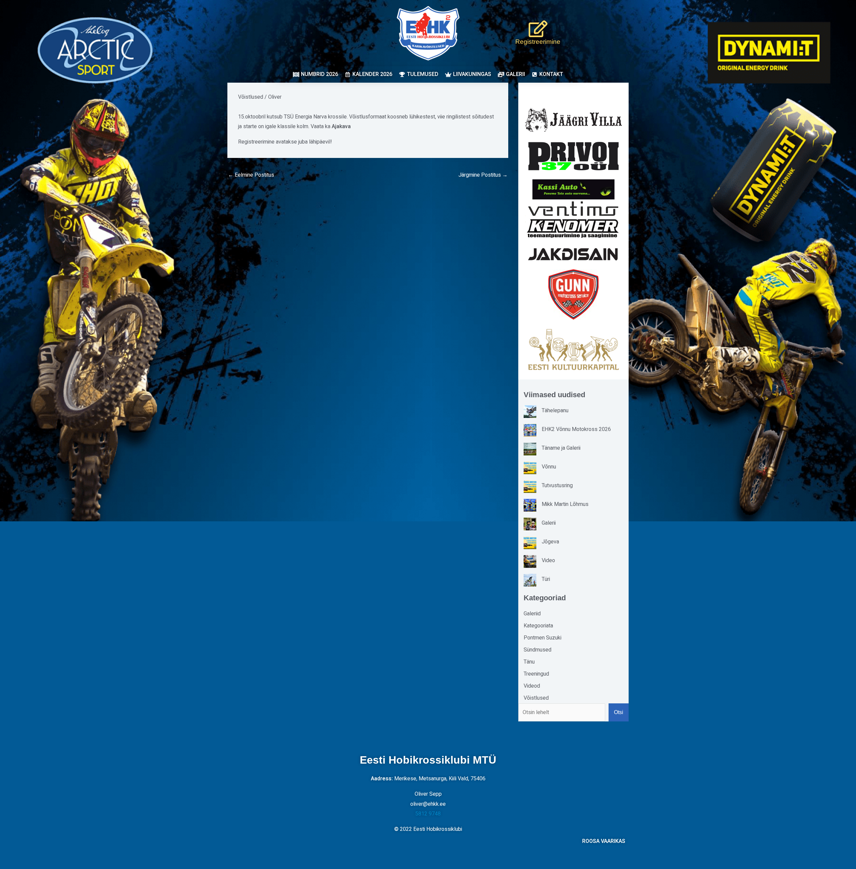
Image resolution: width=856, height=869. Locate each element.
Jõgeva (550, 542)
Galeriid (532, 614)
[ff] (573, 219)
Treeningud (536, 674)
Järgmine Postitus (483, 175)
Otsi (618, 712)
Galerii (549, 523)
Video (548, 560)
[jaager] (573, 120)
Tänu (529, 662)
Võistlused (250, 97)
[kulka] (573, 349)
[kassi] (573, 189)
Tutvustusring (557, 486)
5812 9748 (428, 814)
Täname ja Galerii (561, 448)
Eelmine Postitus (251, 175)
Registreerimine (537, 41)
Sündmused (537, 650)
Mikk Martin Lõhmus (565, 504)
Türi (546, 579)
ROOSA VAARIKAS (603, 841)
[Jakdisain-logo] (573, 254)
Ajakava (341, 126)
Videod (532, 686)
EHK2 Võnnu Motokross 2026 (576, 429)
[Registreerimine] (538, 28)
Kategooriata (538, 626)
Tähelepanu (555, 411)
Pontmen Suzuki (542, 638)
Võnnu (549, 467)
